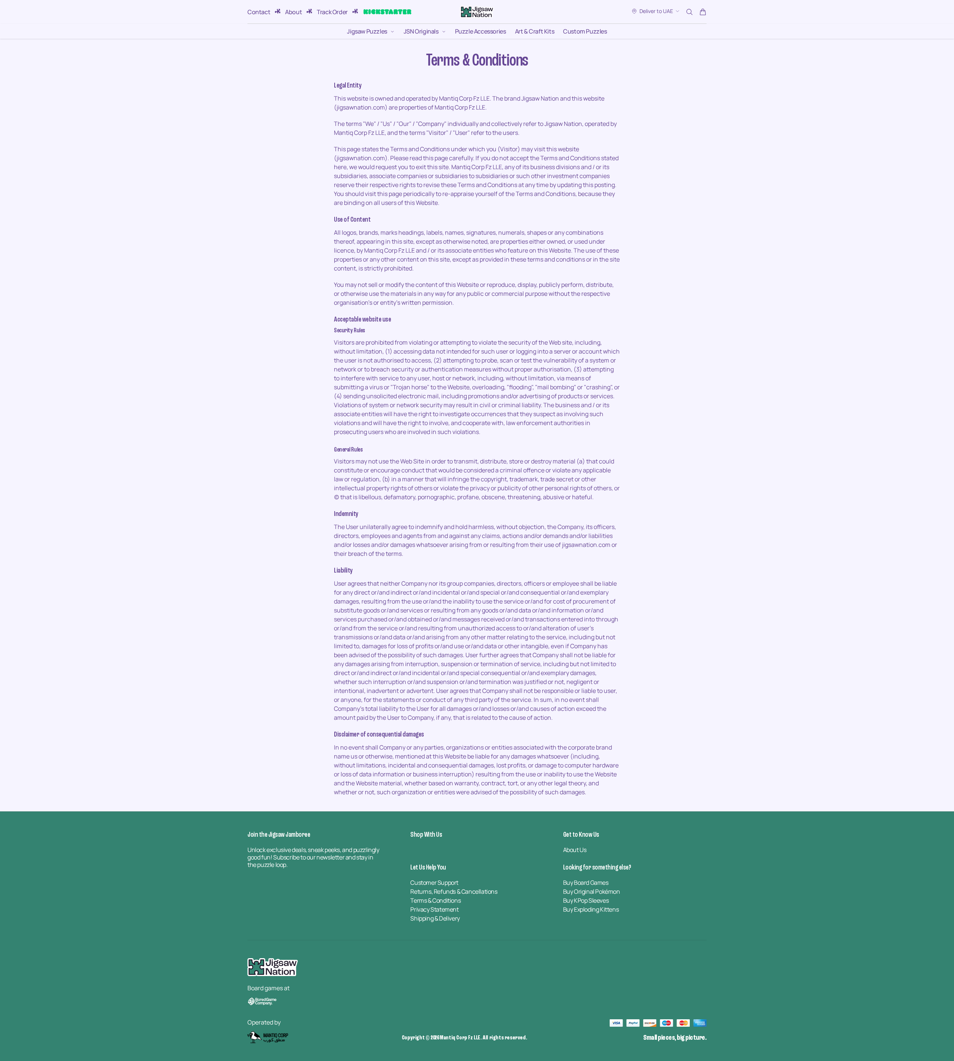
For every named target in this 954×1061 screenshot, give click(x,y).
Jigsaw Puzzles (367, 31)
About (293, 12)
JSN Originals (421, 31)
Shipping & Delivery (434, 918)
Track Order (332, 12)
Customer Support (434, 882)
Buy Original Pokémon (591, 891)
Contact (258, 12)
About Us (575, 850)
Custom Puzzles (585, 31)
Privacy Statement (434, 909)
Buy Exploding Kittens (591, 909)
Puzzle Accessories (480, 31)
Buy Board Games (586, 882)
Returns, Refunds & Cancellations (453, 891)
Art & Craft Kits (535, 31)
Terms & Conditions (435, 900)
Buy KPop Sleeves (586, 900)
